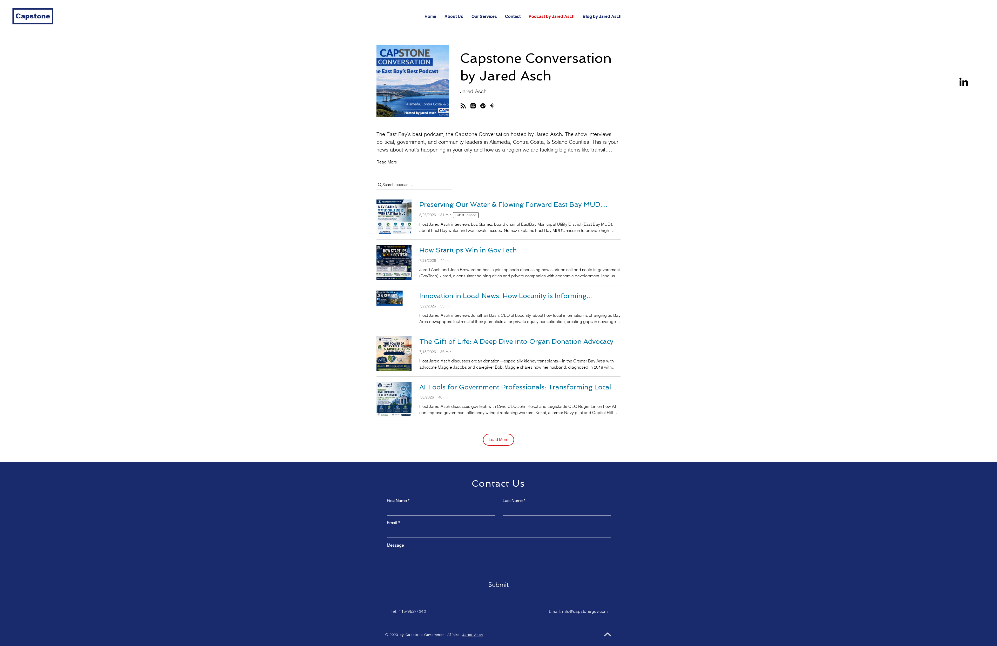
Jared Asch (472, 635)
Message (395, 545)
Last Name (513, 500)
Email (392, 522)
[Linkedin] (964, 82)
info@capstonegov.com (585, 611)
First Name (397, 500)
